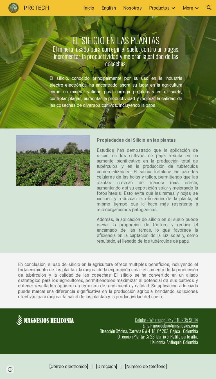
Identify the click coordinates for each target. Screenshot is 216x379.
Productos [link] (159, 8)
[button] (209, 8)
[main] (115, 51)
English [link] (109, 8)
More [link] (188, 8)
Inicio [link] (89, 8)
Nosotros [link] (132, 8)
